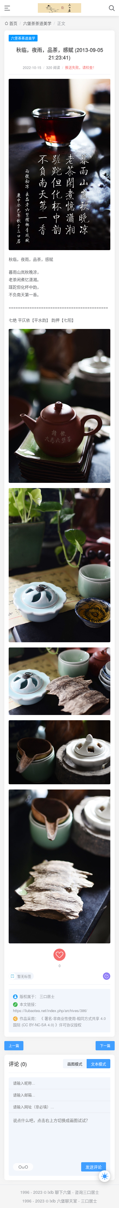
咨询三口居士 (87, 1192)
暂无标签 (24, 976)
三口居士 (89, 1201)
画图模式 (74, 1064)
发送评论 (93, 1167)
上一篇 (14, 1045)
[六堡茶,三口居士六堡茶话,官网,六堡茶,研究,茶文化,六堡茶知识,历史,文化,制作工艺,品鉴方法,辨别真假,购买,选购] (59, 8)
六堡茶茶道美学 (37, 23)
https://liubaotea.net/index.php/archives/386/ (50, 1010)
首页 (13, 23)
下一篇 (105, 1045)
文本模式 (98, 1064)
